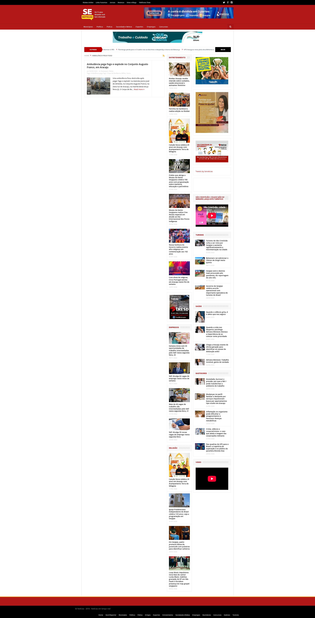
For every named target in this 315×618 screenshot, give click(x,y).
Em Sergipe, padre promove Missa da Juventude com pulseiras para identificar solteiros (179, 545)
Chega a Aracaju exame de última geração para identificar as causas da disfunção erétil (217, 348)
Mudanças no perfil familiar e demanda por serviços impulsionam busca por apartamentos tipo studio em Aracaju (216, 398)
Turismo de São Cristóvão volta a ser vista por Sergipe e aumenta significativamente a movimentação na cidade (217, 245)
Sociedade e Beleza (124, 27)
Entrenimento (167, 615)
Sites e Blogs (131, 2)
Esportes (139, 27)
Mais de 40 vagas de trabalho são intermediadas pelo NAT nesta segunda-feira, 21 (179, 407)
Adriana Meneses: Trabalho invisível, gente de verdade (217, 361)
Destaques (104, 71)
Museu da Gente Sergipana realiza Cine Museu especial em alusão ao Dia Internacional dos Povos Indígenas (179, 215)
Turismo (236, 615)
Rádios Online (88, 2)
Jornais (112, 2)
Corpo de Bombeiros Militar (116, 73)
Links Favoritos (101, 2)
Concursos (163, 27)
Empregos (151, 27)
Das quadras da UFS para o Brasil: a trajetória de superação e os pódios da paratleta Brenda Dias (217, 447)
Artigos (148, 615)
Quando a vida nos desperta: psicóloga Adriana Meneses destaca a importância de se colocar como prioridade (217, 331)
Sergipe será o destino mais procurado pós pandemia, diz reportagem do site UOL (217, 274)
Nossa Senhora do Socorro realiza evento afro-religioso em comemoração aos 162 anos (178, 249)
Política (100, 27)
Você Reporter (110, 615)
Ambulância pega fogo (98, 73)
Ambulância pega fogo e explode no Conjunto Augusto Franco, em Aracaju (117, 66)
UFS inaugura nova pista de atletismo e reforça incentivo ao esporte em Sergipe (185, 50)
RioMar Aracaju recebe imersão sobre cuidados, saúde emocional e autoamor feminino (179, 81)
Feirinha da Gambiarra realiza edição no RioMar (179, 110)
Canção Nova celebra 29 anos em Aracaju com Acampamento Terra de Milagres (179, 148)
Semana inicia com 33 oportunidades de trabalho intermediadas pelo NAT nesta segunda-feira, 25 (179, 350)
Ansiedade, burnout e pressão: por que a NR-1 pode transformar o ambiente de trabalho (216, 382)
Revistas (121, 2)
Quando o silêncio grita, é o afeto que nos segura (217, 313)
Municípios (88, 27)
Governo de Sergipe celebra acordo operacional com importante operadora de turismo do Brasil (217, 290)
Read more (138, 89)
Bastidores (207, 615)
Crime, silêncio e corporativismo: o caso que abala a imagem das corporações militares (216, 432)
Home (100, 615)
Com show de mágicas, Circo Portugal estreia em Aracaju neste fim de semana (179, 280)
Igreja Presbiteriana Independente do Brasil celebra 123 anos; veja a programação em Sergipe (179, 514)
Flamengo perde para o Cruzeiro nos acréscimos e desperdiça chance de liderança (120, 50)
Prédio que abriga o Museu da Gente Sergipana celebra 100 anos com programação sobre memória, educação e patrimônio (179, 181)
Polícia (109, 27)
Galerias (227, 615)
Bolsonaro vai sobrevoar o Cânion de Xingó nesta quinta (217, 260)
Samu (129, 73)
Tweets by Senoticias (204, 171)
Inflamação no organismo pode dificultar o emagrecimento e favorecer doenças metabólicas (217, 416)
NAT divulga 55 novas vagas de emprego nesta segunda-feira (179, 434)
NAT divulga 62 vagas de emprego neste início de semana (179, 378)
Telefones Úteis (144, 2)
